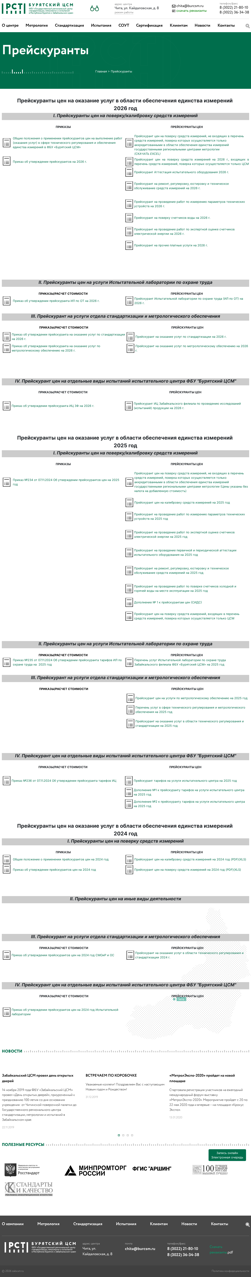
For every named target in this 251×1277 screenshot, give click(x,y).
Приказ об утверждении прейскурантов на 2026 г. (50, 161)
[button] (94, 8)
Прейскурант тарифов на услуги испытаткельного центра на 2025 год (185, 780)
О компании (13, 1224)
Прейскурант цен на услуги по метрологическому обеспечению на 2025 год (191, 698)
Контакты (226, 25)
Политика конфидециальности (230, 1271)
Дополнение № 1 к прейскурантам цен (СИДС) (168, 602)
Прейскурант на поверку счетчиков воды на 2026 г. (172, 218)
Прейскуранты (121, 71)
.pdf (221, 1249)
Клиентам (179, 25)
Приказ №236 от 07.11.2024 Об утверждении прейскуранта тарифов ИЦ (64, 780)
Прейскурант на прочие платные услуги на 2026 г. (171, 245)
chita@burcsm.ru (190, 6)
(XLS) (242, 859)
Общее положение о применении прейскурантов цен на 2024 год (61, 859)
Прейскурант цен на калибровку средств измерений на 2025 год (182, 502)
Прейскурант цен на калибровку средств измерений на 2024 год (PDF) (186, 859)
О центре (10, 25)
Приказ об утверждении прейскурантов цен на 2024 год (54, 869)
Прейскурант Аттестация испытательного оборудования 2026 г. (181, 172)
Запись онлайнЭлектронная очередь (227, 1155)
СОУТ (124, 25)
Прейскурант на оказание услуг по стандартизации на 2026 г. (180, 336)
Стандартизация (69, 25)
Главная (101, 71)
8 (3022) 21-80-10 (234, 7)
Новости (202, 25)
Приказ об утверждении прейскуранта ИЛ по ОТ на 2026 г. (56, 301)
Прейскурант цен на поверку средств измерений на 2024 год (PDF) (184, 869)
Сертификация (149, 25)
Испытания (101, 25)
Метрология (37, 25)
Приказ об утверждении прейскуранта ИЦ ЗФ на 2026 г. (53, 406)
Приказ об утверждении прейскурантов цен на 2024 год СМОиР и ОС (63, 955)
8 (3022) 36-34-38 (234, 12)
